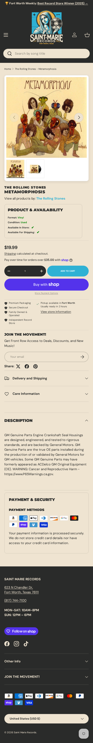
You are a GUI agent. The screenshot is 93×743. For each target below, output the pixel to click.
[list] (46, 117)
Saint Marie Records (25, 732)
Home (7, 69)
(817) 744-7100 (15, 600)
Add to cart (68, 271)
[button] (87, 35)
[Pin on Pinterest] (35, 366)
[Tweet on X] (18, 366)
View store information (56, 312)
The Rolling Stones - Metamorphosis (35, 69)
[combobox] (46, 53)
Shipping (10, 253)
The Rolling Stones (50, 198)
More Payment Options (46, 293)
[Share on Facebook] (26, 366)
